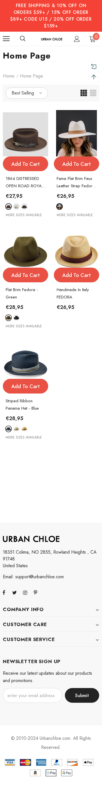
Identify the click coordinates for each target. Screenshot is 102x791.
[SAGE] (8, 206)
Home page (31, 76)
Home (8, 76)
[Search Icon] (23, 39)
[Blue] (8, 429)
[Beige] (59, 206)
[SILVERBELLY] (16, 206)
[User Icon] (77, 39)
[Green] (8, 318)
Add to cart (25, 164)
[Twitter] (14, 592)
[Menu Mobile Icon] (6, 38)
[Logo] (51, 38)
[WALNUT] (24, 206)
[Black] (16, 318)
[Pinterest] (35, 592)
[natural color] (16, 429)
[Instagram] (25, 592)
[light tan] (24, 429)
